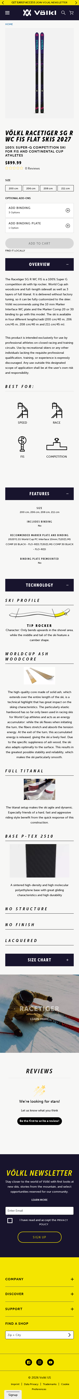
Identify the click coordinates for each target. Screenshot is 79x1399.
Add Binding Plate (25, 223)
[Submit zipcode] (69, 1335)
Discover (14, 1294)
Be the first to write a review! (39, 1121)
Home (9, 24)
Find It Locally (15, 250)
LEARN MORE (39, 1019)
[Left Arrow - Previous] (3, 3)
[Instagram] (39, 1362)
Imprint (15, 1384)
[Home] (39, 12)
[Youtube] (50, 1362)
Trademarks (49, 1384)
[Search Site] (63, 12)
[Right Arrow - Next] (76, 3)
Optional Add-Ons (18, 198)
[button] (7, 12)
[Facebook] (28, 1362)
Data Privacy (31, 1384)
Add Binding (20, 208)
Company (14, 1279)
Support (14, 1309)
